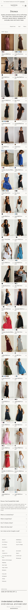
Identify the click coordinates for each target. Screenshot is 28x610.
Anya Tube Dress (18, 285)
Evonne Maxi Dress (19, 54)
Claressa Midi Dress (6, 54)
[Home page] (14, 5)
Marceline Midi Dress (19, 77)
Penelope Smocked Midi (7, 170)
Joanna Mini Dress (6, 216)
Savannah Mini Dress (19, 123)
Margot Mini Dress (19, 447)
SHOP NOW (22, 1)
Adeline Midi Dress (19, 170)
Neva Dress (17, 100)
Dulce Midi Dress (5, 77)
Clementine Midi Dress (20, 309)
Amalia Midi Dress (19, 401)
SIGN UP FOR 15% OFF (8, 591)
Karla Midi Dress (18, 216)
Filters (24, 26)
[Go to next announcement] (26, 1)
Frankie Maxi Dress (6, 285)
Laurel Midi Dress (6, 401)
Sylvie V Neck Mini (6, 239)
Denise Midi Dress (6, 424)
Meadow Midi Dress (6, 309)
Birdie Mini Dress (18, 424)
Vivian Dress (17, 146)
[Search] (23, 5)
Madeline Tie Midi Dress (7, 471)
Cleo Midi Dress (5, 146)
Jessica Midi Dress (19, 239)
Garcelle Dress (18, 355)
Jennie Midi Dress (18, 378)
